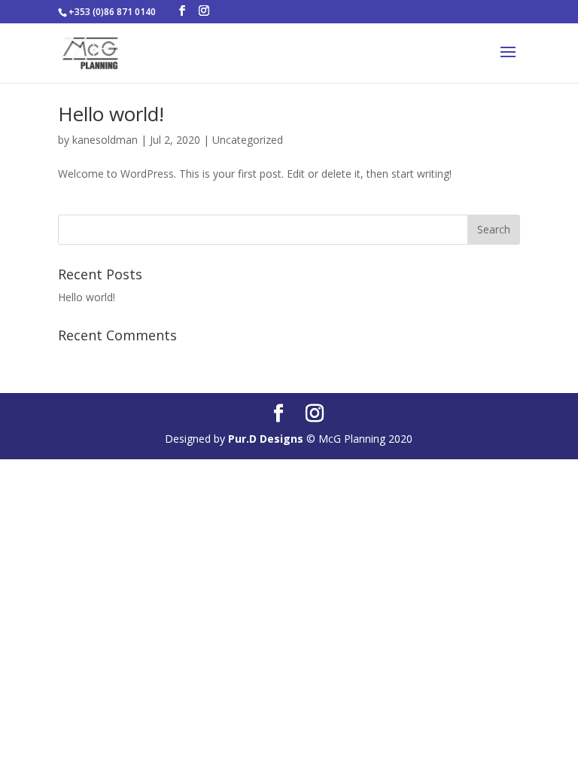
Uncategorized (247, 140)
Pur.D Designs (267, 438)
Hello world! (111, 113)
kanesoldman (105, 140)
